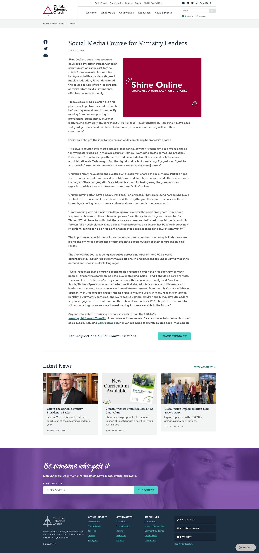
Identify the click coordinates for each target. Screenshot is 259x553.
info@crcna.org (190, 528)
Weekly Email (94, 521)
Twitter (91, 536)
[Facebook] (187, 3)
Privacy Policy (49, 544)
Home (46, 24)
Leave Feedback (174, 336)
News (72, 24)
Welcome (91, 13)
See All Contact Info (184, 544)
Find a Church (101, 3)
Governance (150, 540)
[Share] (45, 42)
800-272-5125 (188, 520)
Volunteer (121, 536)
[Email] (45, 55)
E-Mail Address (52, 483)
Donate (138, 3)
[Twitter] (192, 3)
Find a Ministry (116, 3)
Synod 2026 (205, 3)
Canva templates (109, 323)
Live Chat (186, 537)
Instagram (93, 540)
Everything (189, 16)
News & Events (163, 13)
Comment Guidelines (154, 531)
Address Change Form (155, 526)
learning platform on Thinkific (87, 318)
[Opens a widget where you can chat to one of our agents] (245, 547)
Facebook (92, 531)
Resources (144, 13)
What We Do (108, 13)
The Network (94, 526)
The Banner (150, 521)
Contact (128, 3)
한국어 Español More (153, 3)
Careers (120, 540)
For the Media (151, 536)
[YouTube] (183, 3)
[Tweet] (45, 48)
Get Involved (126, 13)
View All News (203, 367)
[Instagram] (196, 3)
